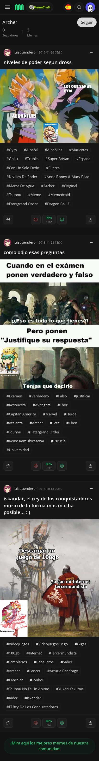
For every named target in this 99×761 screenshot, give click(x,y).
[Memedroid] (19, 7)
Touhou (15, 194)
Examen (15, 396)
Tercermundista (64, 653)
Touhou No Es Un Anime (29, 688)
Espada (84, 158)
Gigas (81, 643)
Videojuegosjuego (53, 643)
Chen (73, 422)
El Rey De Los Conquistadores (33, 706)
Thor (64, 404)
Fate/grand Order (23, 203)
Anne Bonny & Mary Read (68, 176)
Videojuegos (19, 643)
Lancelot (16, 679)
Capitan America (22, 414)
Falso (62, 396)
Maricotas (80, 149)
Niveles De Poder (23, 176)
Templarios (18, 661)
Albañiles (54, 149)
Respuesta (17, 404)
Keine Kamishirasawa (26, 440)
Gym (13, 149)
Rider (13, 697)
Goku (13, 158)
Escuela (59, 440)
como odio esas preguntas (34, 252)
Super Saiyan (58, 158)
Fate (55, 422)
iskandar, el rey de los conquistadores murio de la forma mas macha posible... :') (48, 505)
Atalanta (16, 422)
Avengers (42, 404)
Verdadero (40, 396)
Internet (35, 653)
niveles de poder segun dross (38, 62)
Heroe (71, 414)
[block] (91, 52)
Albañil (32, 149)
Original (70, 185)
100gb (14, 653)
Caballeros (45, 661)
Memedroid (60, 194)
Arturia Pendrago (64, 670)
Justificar (83, 396)
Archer (49, 185)
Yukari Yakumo (70, 688)
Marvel (51, 414)
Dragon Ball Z (58, 203)
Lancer (34, 670)
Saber (67, 661)
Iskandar (34, 697)
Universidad (19, 449)
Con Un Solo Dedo (24, 167)
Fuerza (54, 167)
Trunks (32, 158)
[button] (79, 7)
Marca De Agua (21, 185)
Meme (36, 194)
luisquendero (25, 52)
